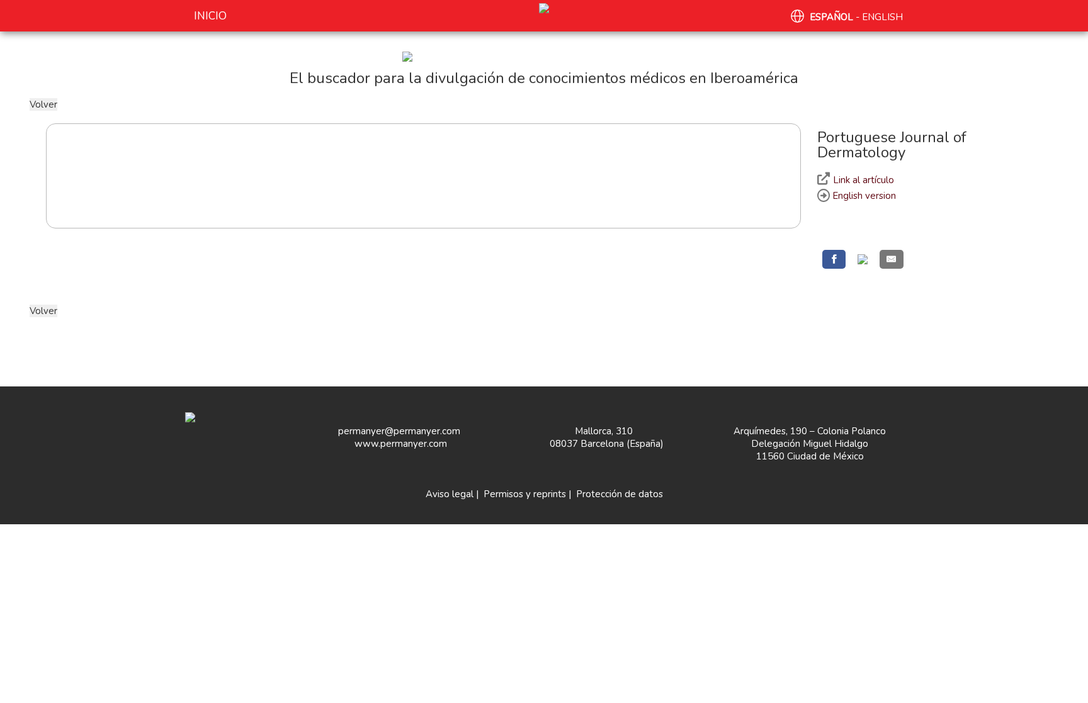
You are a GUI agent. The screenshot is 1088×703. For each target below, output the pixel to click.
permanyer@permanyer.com (399, 431)
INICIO (210, 16)
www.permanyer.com (400, 443)
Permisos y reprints (525, 494)
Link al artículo (863, 180)
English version (863, 195)
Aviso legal (449, 494)
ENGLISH (882, 17)
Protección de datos (619, 494)
